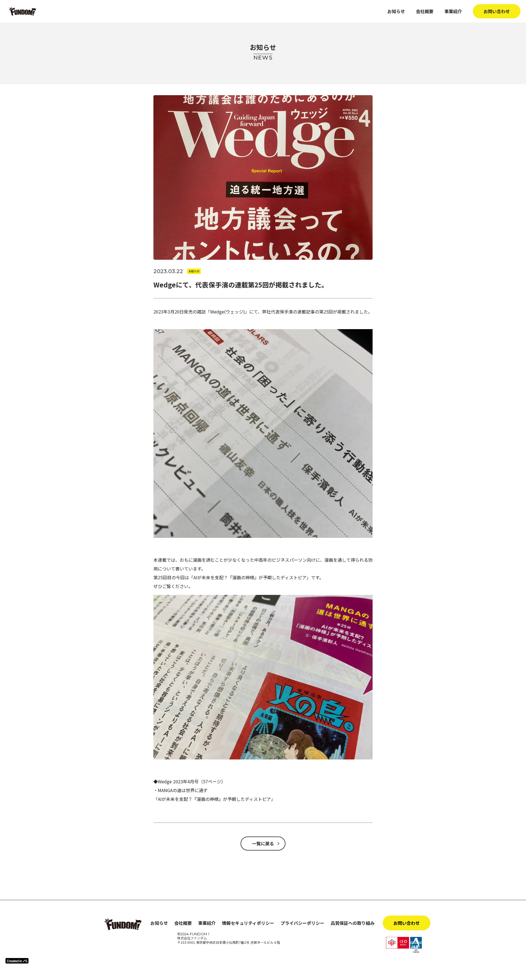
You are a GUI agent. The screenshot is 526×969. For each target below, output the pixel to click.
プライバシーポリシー (302, 923)
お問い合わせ (497, 11)
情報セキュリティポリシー (248, 923)
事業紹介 (453, 11)
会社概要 (424, 11)
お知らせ (396, 11)
